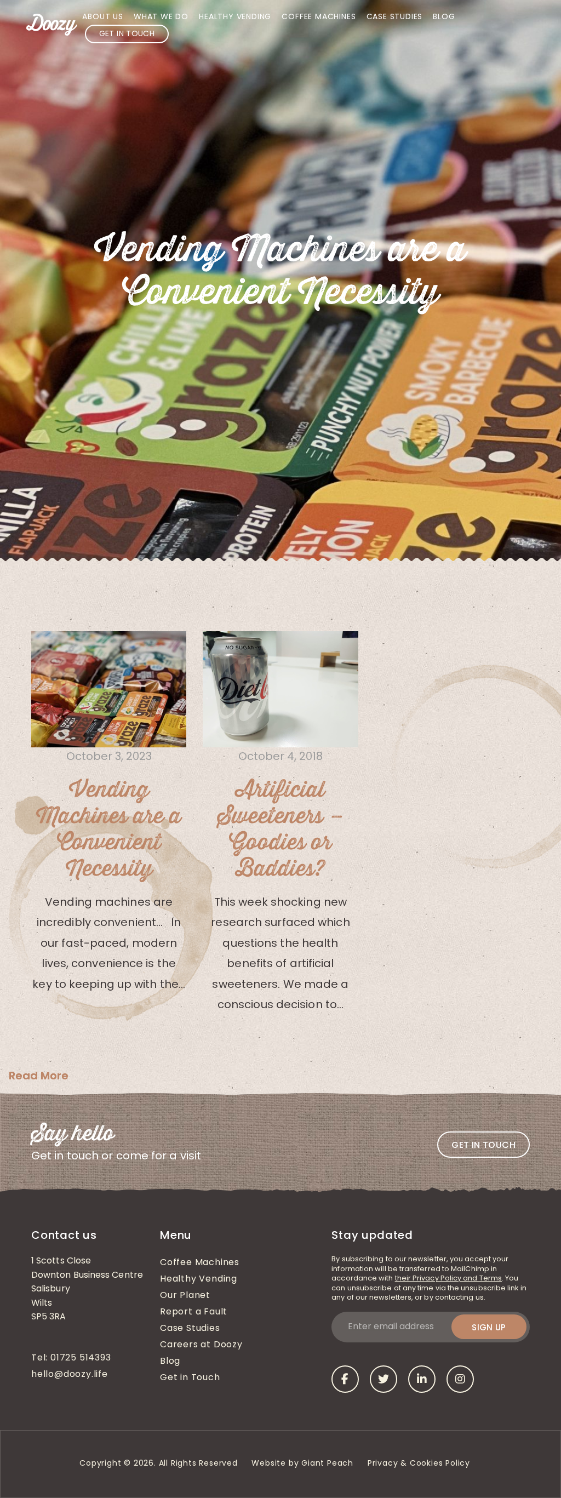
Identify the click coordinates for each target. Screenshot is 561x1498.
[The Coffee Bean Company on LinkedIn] (422, 1379)
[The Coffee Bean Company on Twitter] (383, 1379)
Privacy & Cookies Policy (420, 1464)
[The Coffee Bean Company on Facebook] (345, 1379)
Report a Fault (193, 1312)
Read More (38, 1075)
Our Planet (185, 1295)
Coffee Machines (319, 17)
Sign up (489, 1327)
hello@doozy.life (69, 1374)
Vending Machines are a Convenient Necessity (108, 829)
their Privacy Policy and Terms (448, 1278)
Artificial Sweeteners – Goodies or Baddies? (280, 829)
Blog (444, 17)
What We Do (161, 17)
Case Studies (395, 17)
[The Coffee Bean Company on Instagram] (460, 1379)
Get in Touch (126, 34)
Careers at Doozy (201, 1345)
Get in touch (483, 1145)
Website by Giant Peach (302, 1464)
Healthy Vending (235, 17)
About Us (102, 17)
